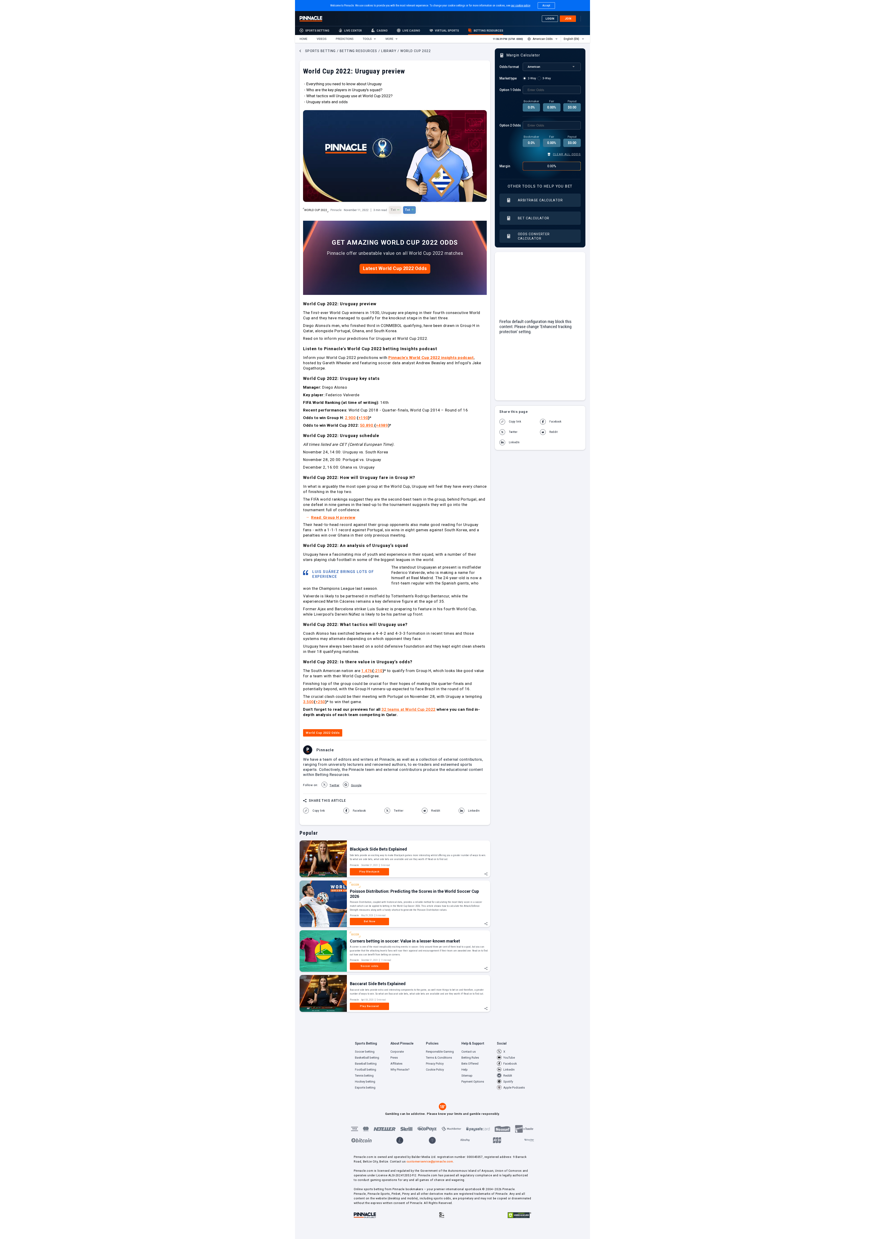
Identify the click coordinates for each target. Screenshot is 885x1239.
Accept (546, 5)
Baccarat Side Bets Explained (378, 983)
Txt (395, 209)
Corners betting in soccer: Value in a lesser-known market (405, 941)
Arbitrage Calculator (540, 200)
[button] (303, 39)
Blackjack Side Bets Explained (378, 849)
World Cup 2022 (315, 210)
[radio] (530, 78)
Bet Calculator (533, 218)
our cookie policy (520, 5)
